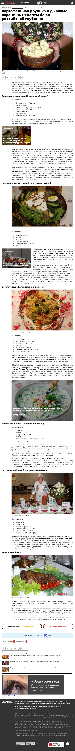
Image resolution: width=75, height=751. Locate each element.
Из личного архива (21, 332)
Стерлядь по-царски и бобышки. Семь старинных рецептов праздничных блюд (34, 668)
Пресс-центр (63, 701)
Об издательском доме (22, 704)
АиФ (3, 73)
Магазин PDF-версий (64, 704)
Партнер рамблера (41, 743)
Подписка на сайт (52, 701)
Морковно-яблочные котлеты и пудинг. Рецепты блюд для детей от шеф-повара (34, 661)
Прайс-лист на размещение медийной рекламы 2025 (31, 706)
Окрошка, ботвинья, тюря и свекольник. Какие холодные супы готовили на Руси (38, 409)
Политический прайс (54, 706)
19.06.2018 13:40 (6, 8)
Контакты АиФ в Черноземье (36, 701)
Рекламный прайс (20, 701)
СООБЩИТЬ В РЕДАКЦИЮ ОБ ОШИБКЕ (25, 708)
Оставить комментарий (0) (58, 626)
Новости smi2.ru (8, 695)
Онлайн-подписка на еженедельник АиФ (43, 704)
